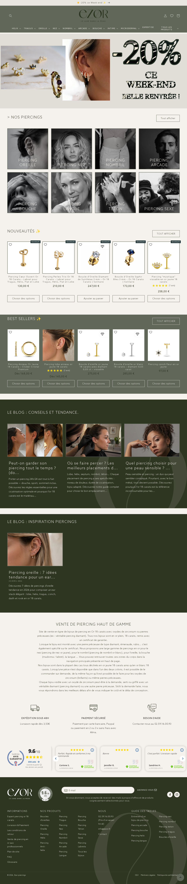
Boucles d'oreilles (45, 818)
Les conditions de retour (16, 832)
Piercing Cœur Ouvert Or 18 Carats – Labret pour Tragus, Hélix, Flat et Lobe (23, 279)
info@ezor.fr (104, 829)
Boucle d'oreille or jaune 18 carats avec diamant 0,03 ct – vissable (93, 367)
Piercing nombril (167, 821)
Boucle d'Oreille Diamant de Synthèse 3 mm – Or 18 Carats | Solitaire (93, 279)
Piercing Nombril (115, 162)
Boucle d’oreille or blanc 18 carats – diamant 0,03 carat (128, 367)
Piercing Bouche (27, 206)
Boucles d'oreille (167, 837)
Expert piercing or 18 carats (18, 818)
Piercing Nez (72, 165)
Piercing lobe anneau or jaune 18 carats (58, 365)
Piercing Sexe (159, 208)
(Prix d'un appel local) (106, 820)
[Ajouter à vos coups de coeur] (10, 244)
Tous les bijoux (82, 853)
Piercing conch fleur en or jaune (163, 365)
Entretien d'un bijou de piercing (139, 818)
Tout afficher (168, 118)
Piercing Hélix (44, 836)
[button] (10, 16)
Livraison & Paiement (18, 825)
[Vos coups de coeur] (172, 16)
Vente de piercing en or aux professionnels (17, 843)
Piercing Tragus (63, 818)
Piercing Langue (71, 206)
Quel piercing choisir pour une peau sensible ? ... (151, 465)
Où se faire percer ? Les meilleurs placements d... (92, 465)
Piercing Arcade (159, 162)
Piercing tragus (167, 831)
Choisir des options (23, 298)
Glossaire (12, 862)
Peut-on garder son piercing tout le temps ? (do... (32, 468)
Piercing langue (139, 840)
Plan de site (13, 851)
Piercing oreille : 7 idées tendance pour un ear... (33, 574)
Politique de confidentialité (168, 875)
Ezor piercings (20, 875)
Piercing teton (166, 826)
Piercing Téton (115, 206)
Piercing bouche (139, 830)
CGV (137, 875)
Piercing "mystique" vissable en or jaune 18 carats (164, 279)
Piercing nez (165, 816)
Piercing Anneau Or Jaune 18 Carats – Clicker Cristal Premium (23, 367)
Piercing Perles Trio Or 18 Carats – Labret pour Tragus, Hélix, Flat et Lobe (58, 279)
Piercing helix (138, 835)
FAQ (9, 857)
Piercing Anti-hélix (44, 846)
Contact (102, 834)
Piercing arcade (139, 825)
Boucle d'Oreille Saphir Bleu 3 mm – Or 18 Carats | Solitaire (128, 279)
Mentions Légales (148, 875)
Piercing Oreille (27, 162)
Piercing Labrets (82, 845)
